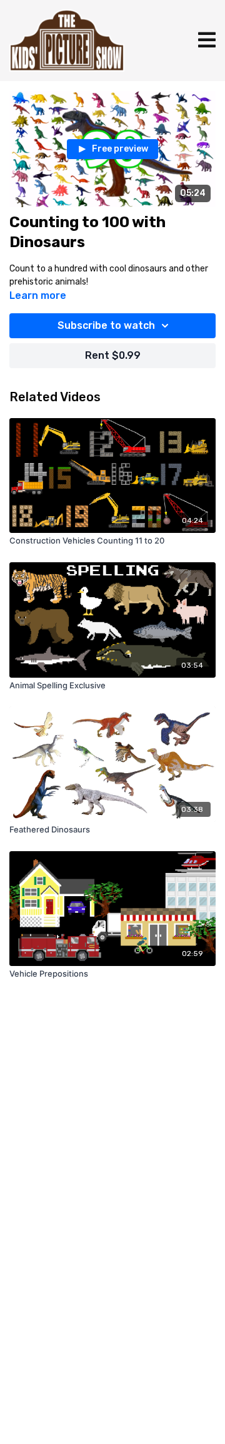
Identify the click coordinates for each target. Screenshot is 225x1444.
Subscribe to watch (106, 325)
